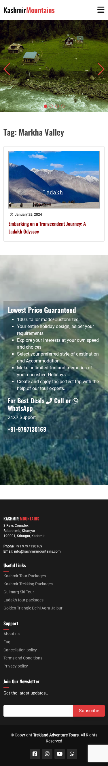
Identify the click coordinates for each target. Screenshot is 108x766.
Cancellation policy (20, 650)
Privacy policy (15, 666)
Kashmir (29, 10)
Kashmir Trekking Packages (28, 584)
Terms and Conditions (22, 658)
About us (11, 634)
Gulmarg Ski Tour (18, 592)
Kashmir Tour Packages (24, 576)
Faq (6, 642)
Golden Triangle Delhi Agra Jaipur (32, 608)
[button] (45, 106)
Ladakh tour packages (23, 600)
